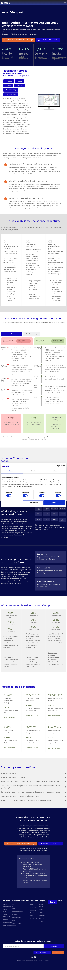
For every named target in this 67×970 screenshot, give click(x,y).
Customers (25, 901)
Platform (6, 901)
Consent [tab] (11, 471)
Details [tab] (33, 471)
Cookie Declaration (44, 960)
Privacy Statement (31, 960)
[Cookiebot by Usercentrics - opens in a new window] (57, 466)
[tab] (11, 334)
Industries (16, 901)
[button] (8, 81)
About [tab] (55, 471)
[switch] (25, 495)
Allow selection (33, 503)
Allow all (54, 503)
